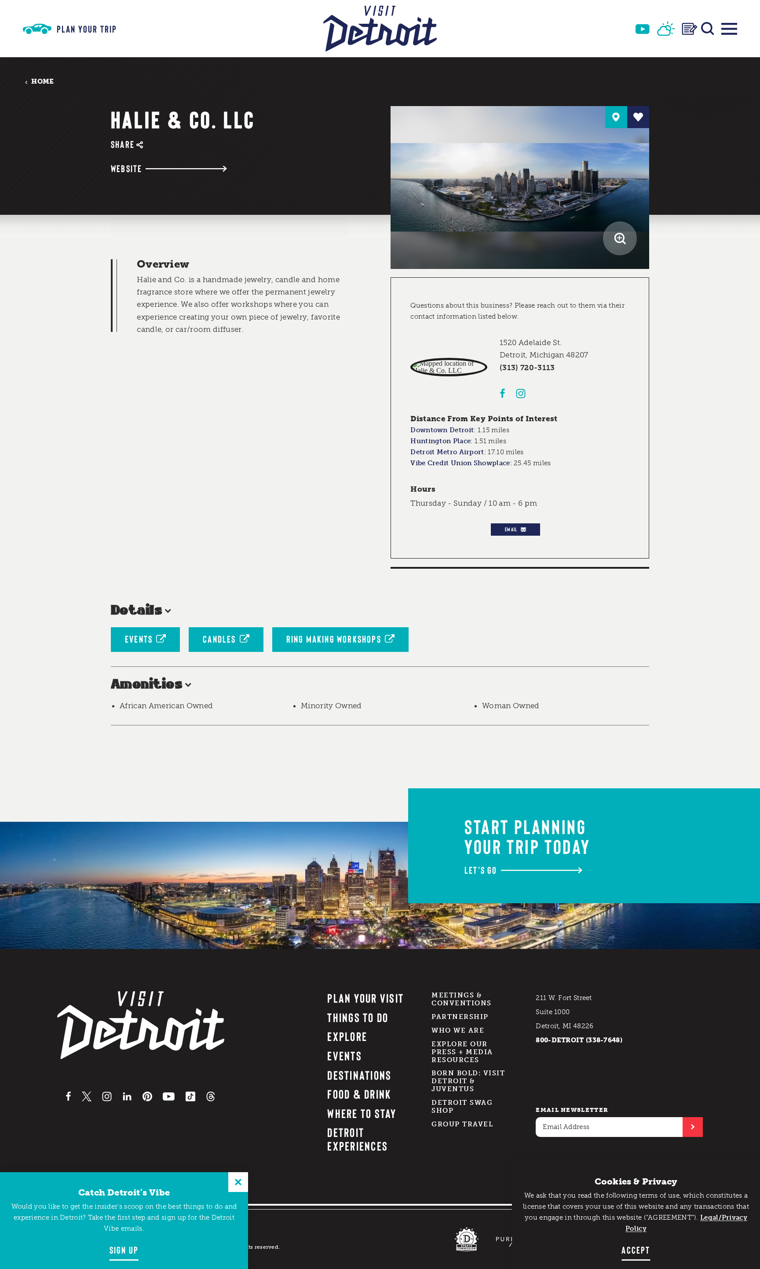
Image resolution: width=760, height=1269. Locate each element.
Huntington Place (440, 441)
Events (139, 638)
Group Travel (462, 1124)
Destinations (359, 1074)
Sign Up (124, 1249)
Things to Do (357, 1017)
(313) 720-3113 (527, 367)
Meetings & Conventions (461, 999)
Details (136, 610)
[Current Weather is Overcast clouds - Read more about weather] (666, 28)
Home (42, 81)
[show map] (616, 117)
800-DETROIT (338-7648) (579, 1040)
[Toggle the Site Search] (707, 28)
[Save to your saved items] (638, 117)
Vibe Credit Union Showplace (460, 463)
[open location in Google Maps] (449, 367)
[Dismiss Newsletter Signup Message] (238, 1182)
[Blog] (690, 29)
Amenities (147, 684)
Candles (219, 638)
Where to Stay (361, 1113)
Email (511, 529)
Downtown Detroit (442, 430)
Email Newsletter (572, 1110)
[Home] (380, 28)
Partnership (460, 1017)
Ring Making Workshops (333, 638)
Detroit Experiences (357, 1139)
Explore (347, 1036)
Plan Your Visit (365, 997)
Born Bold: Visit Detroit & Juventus (468, 1081)
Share (123, 144)
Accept (635, 1249)
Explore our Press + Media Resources (462, 1052)
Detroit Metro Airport (447, 452)
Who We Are (457, 1030)
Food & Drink (359, 1093)
